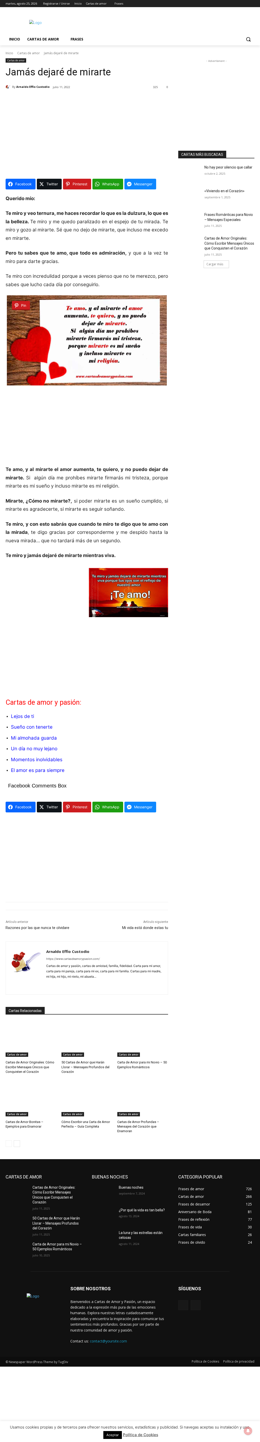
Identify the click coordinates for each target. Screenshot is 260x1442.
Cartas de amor (28, 53)
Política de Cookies (140, 1434)
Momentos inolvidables (36, 759)
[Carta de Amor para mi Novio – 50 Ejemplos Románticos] (142, 1039)
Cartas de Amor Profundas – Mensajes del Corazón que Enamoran (138, 1126)
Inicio (9, 53)
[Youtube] (251, 4)
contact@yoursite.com (108, 1341)
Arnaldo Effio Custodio (33, 87)
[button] (248, 39)
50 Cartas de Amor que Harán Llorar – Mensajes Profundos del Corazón (85, 1066)
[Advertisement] (124, 22)
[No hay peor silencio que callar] (189, 173)
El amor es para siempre (37, 770)
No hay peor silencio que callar (228, 167)
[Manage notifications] (248, 1431)
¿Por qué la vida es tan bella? (142, 1210)
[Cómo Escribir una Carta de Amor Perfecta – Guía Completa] (86, 1098)
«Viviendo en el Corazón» (224, 191)
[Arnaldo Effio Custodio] (9, 86)
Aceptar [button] (112, 1435)
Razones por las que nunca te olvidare (37, 927)
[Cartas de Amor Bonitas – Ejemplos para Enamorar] (31, 1098)
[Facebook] (223, 4)
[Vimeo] (244, 4)
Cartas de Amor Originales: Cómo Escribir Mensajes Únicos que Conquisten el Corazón (30, 1066)
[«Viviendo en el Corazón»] (189, 197)
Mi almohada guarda (34, 738)
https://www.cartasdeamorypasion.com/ (73, 959)
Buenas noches (131, 1187)
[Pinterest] (57, 985)
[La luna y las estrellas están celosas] (103, 1238)
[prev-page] (9, 1143)
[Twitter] (237, 4)
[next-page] (17, 1143)
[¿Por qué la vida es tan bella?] (103, 1216)
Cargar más (214, 264)
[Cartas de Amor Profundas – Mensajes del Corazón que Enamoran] (142, 1098)
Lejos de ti (22, 716)
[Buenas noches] (103, 1193)
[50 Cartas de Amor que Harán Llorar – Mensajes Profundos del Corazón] (86, 1039)
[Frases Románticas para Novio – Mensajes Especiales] (189, 220)
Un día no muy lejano (34, 749)
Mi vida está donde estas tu (145, 927)
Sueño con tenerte (32, 727)
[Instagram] (230, 4)
